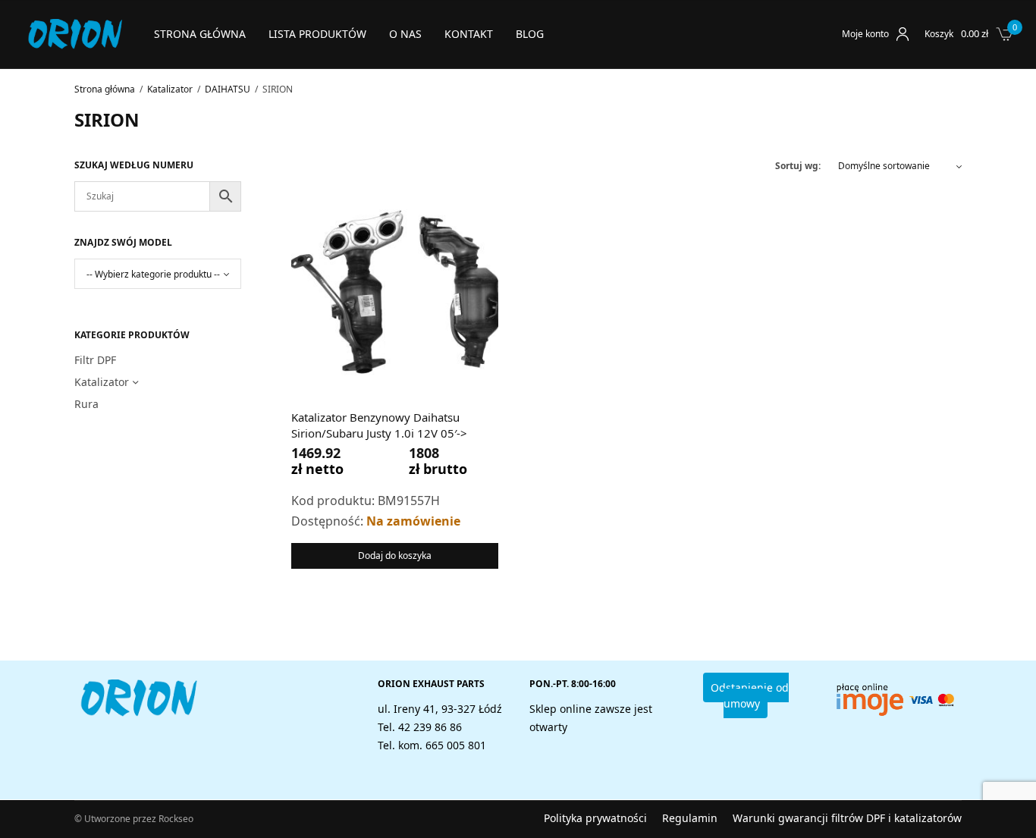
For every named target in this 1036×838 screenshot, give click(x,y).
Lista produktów (317, 34)
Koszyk (939, 34)
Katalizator (170, 89)
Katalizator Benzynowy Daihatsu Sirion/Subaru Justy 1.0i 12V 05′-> (379, 425)
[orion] (75, 34)
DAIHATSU (227, 89)
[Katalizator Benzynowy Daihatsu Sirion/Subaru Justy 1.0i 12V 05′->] (394, 290)
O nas (405, 34)
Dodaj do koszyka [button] (395, 555)
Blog (530, 34)
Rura (86, 404)
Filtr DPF (95, 360)
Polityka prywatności (595, 818)
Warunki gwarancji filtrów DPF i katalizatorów (847, 818)
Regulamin (689, 818)
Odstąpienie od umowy (750, 695)
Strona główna (200, 34)
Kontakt (468, 34)
